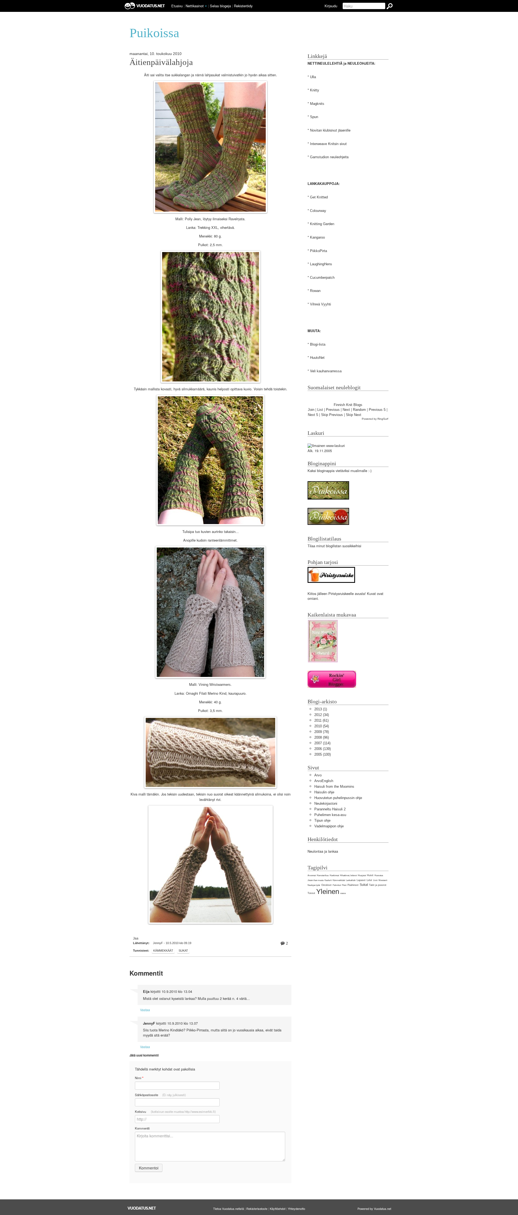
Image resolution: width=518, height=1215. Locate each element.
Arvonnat (312, 875)
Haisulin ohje (324, 792)
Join (311, 410)
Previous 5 (377, 410)
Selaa (220, 5)
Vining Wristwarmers (215, 685)
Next (346, 410)
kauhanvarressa (329, 371)
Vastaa (145, 1009)
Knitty (314, 90)
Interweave (318, 144)
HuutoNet (317, 358)
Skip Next (353, 415)
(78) (321, 732)
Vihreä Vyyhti (320, 304)
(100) (322, 754)
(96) (321, 737)
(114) (322, 743)
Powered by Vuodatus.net (374, 1208)
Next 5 (313, 415)
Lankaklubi (351, 880)
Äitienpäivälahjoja (161, 62)
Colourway (318, 211)
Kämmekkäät (163, 950)
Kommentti (142, 1128)
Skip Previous (332, 415)
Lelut (369, 880)
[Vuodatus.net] (142, 1208)
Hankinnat (334, 875)
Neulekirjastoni (325, 803)
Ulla (313, 77)
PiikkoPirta (318, 251)
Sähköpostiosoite (160, 1095)
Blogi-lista (317, 344)
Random (359, 410)
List (320, 410)
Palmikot (337, 885)
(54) (321, 726)
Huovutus (378, 875)
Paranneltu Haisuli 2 (330, 809)
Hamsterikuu (323, 875)
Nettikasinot (195, 5)
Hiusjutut (362, 875)
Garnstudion (319, 157)
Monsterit (383, 880)
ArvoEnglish (323, 781)
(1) (320, 709)
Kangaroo (317, 237)
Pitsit (344, 885)
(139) (322, 749)
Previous (333, 410)
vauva (343, 893)
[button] (206, 6)
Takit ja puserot (377, 885)
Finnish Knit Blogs (348, 405)
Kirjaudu (331, 5)
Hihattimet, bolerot (348, 875)
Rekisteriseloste (256, 1208)
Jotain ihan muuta (315, 880)
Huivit (370, 875)
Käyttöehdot (277, 1208)
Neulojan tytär (314, 885)
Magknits (317, 104)
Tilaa (311, 546)
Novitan (316, 130)
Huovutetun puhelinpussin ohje (338, 798)
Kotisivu (175, 1111)
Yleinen (327, 891)
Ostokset (326, 885)
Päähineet (353, 885)
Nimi (139, 1078)
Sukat (183, 950)
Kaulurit (328, 880)
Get (313, 197)
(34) (321, 715)
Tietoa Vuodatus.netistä (228, 1208)
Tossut (311, 893)
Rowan (315, 291)
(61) (321, 720)
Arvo (318, 775)
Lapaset (361, 880)
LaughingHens (321, 264)
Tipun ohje (322, 820)
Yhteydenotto (296, 1208)
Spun (314, 117)
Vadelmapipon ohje (329, 826)
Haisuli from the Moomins (334, 786)
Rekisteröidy (243, 5)
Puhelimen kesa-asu (330, 815)
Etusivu (177, 5)
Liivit (375, 880)
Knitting (316, 224)
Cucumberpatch (322, 278)
